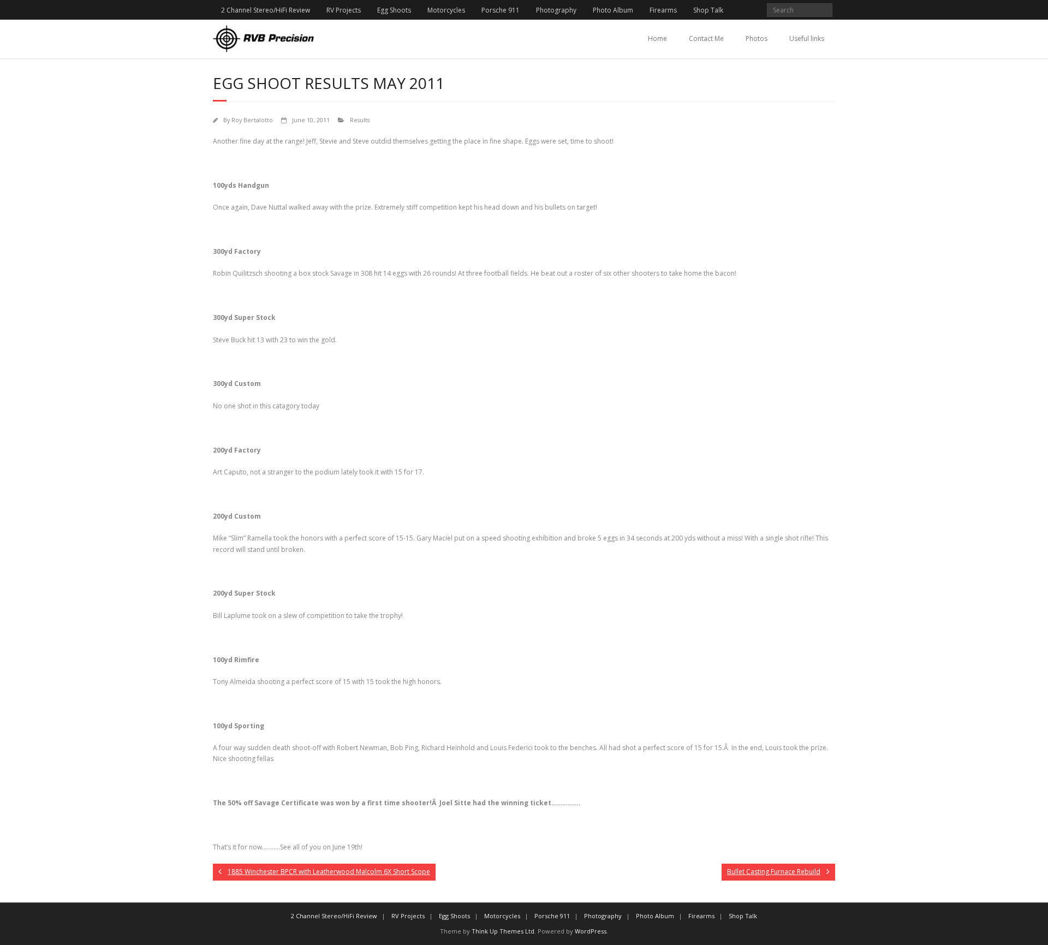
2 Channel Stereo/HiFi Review (265, 10)
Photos (756, 38)
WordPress (590, 931)
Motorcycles (446, 10)
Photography (556, 10)
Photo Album (613, 10)
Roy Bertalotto (252, 120)
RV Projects (343, 10)
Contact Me (706, 38)
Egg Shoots (394, 10)
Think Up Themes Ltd (503, 931)
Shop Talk (708, 10)
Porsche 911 (500, 10)
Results (360, 120)
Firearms (663, 10)
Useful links (806, 38)
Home (657, 38)
